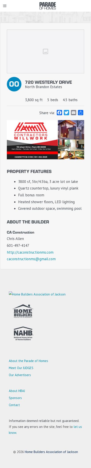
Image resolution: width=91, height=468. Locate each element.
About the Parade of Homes (28, 361)
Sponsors (15, 398)
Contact (14, 405)
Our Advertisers (20, 375)
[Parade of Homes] (48, 6)
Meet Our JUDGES (21, 368)
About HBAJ (17, 391)
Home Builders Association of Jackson (51, 452)
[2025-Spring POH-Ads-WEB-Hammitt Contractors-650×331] (45, 158)
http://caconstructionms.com (30, 252)
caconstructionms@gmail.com (31, 258)
